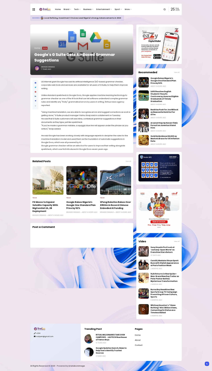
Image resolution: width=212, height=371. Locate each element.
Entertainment (103, 9)
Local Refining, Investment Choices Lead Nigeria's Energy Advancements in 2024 (82, 18)
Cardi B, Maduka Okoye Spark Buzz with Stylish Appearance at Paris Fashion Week (165, 263)
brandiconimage (77, 366)
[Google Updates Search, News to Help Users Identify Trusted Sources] (89, 352)
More (127, 9)
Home (58, 9)
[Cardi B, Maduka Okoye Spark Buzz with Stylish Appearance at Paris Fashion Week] (143, 264)
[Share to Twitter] (35, 87)
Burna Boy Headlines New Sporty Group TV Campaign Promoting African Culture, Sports (164, 293)
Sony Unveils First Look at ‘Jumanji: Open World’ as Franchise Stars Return (163, 249)
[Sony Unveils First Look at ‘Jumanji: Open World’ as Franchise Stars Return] (143, 251)
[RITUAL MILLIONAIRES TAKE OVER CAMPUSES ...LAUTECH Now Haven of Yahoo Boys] (89, 338)
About (137, 340)
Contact (138, 345)
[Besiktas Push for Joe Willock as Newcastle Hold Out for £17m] (143, 114)
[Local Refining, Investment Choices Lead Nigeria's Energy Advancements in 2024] (42, 18)
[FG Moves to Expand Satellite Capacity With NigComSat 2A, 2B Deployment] (47, 180)
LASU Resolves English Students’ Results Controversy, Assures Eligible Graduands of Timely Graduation (164, 96)
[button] (35, 105)
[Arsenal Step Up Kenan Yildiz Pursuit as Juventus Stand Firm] (143, 127)
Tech (76, 9)
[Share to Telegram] (35, 101)
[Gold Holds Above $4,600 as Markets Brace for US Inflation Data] (143, 140)
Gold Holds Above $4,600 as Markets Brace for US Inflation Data (165, 138)
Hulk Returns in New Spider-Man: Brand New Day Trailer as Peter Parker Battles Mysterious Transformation (165, 277)
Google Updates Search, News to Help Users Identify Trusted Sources (111, 350)
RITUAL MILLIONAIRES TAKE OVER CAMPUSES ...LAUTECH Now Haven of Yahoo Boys (111, 337)
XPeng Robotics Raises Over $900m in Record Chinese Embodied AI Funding (115, 205)
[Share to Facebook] (35, 83)
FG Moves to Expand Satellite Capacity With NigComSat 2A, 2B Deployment (45, 207)
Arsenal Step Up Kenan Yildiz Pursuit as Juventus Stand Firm (164, 125)
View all (128, 161)
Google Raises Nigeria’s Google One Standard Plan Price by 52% (81, 205)
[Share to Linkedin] (35, 96)
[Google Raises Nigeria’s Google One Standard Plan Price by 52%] (81, 180)
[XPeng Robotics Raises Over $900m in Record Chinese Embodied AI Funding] (115, 180)
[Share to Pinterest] (35, 92)
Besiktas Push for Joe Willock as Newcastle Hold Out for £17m (164, 112)
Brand (66, 9)
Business (87, 9)
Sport (117, 9)
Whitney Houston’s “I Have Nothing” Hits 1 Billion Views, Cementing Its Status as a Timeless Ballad (164, 309)
